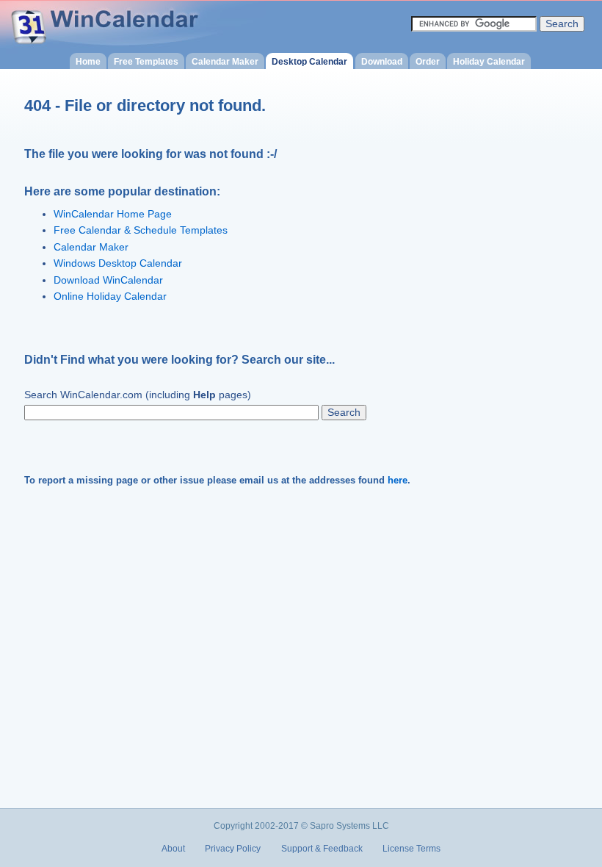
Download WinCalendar (108, 280)
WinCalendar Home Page (113, 214)
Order (428, 61)
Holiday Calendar (489, 61)
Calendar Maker (225, 61)
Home (88, 61)
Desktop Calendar (309, 61)
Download (381, 61)
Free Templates (146, 61)
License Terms (411, 848)
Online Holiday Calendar (110, 296)
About (173, 848)
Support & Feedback (322, 848)
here (397, 480)
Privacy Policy (233, 848)
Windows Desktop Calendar (118, 263)
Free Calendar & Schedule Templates (141, 230)
